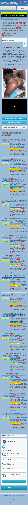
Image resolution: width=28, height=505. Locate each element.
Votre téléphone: (8, 464)
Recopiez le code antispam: (11, 474)
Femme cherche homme (8, 19)
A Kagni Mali (10, 502)
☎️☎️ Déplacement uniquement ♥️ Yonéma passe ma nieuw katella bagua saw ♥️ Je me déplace (18, 186)
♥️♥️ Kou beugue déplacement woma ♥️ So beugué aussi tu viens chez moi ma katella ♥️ (18, 380)
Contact (14, 499)
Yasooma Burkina (17, 502)
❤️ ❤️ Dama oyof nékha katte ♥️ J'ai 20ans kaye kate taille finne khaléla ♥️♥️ (18, 205)
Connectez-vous (7, 495)
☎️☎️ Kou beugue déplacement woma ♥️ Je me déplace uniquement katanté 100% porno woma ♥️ (18, 165)
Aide (7, 502)
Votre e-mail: (6, 459)
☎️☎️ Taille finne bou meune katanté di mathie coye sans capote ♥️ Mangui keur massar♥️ (18, 420)
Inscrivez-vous (15, 495)
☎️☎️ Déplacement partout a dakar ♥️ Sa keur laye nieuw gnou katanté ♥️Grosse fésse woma (18, 282)
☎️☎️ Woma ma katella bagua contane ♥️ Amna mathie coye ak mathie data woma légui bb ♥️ (18, 242)
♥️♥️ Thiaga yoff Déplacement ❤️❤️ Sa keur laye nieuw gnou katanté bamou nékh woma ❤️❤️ (18, 262)
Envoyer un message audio (14, 118)
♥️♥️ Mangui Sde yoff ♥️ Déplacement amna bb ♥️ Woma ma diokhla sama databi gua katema (18, 400)
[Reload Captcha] (4, 476)
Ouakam (16, 19)
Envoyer (14, 481)
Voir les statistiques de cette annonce (15, 127)
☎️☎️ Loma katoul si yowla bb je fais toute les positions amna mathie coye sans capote (18, 300)
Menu (22, 8)
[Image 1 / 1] (14, 83)
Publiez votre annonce (14, 488)
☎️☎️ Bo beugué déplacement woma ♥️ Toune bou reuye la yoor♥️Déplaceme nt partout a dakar (18, 340)
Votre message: (7, 468)
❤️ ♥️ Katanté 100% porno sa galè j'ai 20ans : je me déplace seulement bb (18, 223)
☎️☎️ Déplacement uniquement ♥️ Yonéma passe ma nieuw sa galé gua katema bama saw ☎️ (18, 360)
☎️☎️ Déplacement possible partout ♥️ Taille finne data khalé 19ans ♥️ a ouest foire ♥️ (18, 145)
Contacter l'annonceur (14, 123)
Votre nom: (6, 455)
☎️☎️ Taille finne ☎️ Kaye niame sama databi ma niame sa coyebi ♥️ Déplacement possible (18, 320)
